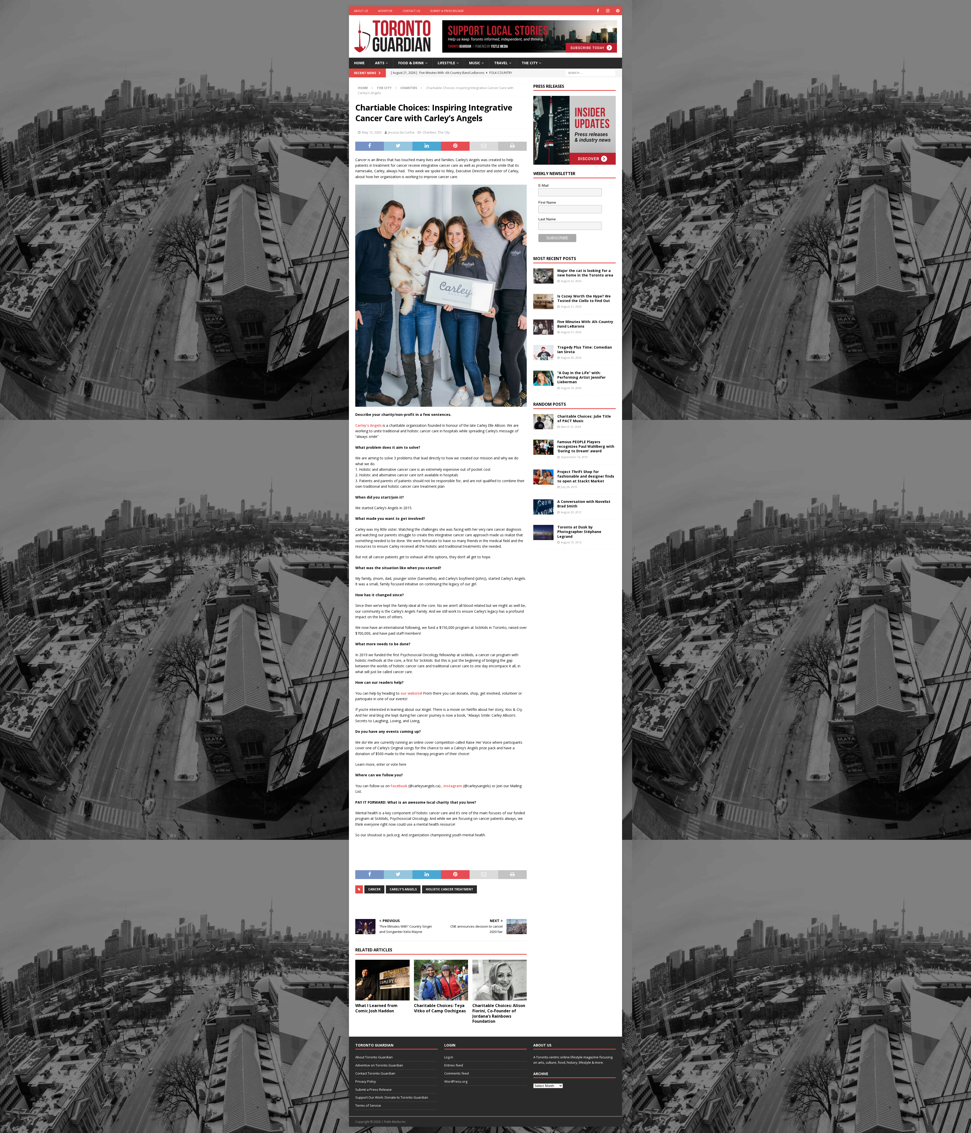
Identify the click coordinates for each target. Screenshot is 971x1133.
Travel (501, 62)
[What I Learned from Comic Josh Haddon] (382, 980)
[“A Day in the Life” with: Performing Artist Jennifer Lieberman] (543, 378)
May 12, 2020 (371, 132)
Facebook (399, 785)
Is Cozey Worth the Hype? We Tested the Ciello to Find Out (584, 298)
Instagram (453, 785)
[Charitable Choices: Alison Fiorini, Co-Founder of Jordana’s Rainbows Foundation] (499, 980)
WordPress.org (455, 1081)
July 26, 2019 (569, 487)
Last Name (547, 219)
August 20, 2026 (571, 357)
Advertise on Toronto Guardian (379, 1065)
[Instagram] (607, 10)
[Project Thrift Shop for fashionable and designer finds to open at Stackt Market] (543, 477)
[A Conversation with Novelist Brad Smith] (543, 507)
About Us (361, 11)
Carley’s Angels (368, 425)
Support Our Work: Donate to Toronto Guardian (391, 1097)
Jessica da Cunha (401, 132)
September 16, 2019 (574, 457)
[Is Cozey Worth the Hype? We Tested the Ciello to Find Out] (543, 301)
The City (530, 62)
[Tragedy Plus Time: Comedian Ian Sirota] (543, 352)
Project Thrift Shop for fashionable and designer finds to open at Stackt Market (585, 476)
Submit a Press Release (447, 11)
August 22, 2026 (571, 281)
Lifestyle (446, 62)
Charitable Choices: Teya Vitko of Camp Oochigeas (440, 1008)
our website (410, 693)
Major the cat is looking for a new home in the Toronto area (585, 272)
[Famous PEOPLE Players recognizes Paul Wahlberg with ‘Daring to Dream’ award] (543, 447)
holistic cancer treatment (449, 889)
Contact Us (411, 11)
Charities (429, 132)
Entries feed (453, 1065)
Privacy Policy (365, 1081)
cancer (374, 889)
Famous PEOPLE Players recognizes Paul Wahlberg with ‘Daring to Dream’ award (585, 446)
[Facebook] (597, 10)
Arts (379, 62)
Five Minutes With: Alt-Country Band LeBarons (585, 324)
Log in (448, 1057)
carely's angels (403, 889)
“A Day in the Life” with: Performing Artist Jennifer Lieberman (581, 377)
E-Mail (543, 185)
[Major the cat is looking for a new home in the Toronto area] (543, 276)
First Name (547, 202)
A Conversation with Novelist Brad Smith (583, 503)
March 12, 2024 (571, 427)
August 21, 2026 (571, 306)
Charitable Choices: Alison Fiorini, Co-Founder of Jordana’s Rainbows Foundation (498, 1013)
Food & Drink (411, 62)
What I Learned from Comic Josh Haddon (376, 1008)
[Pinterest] (617, 10)
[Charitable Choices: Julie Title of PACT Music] (543, 421)
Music (474, 62)
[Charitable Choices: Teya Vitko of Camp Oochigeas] (441, 980)
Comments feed (456, 1073)
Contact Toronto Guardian (375, 1073)
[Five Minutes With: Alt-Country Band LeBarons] (543, 327)
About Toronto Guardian (374, 1057)
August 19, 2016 (571, 542)
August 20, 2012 (571, 512)
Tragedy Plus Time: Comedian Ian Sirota (584, 349)
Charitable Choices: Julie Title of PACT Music (584, 418)
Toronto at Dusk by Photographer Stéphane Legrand (579, 532)
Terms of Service (368, 1105)
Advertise (385, 11)
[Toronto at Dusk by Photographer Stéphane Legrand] (543, 532)
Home (359, 62)
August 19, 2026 (571, 388)
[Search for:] (590, 72)
